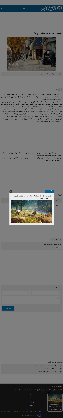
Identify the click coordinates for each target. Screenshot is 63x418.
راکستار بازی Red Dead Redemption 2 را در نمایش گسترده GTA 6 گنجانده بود (33, 197)
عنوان (48, 191)
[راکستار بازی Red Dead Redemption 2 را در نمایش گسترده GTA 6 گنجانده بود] (31, 211)
